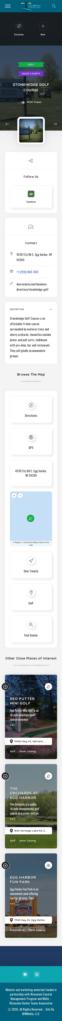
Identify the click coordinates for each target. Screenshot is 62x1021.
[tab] (31, 311)
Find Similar (31, 635)
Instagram (37, 974)
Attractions (17, 929)
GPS (31, 447)
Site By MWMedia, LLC (38, 1011)
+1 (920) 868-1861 (28, 272)
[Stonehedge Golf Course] (31, 130)
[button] (31, 311)
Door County (31, 73)
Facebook (25, 974)
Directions (31, 415)
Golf (31, 64)
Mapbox (18, 542)
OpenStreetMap (31, 542)
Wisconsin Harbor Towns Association (30, 1003)
